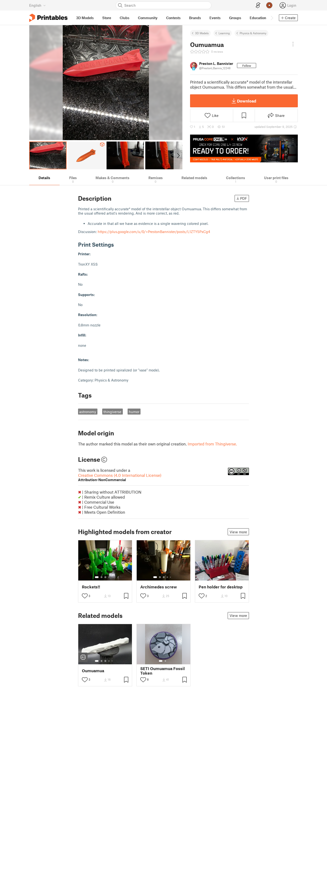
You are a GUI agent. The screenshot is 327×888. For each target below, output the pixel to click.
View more (238, 532)
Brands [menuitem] (195, 18)
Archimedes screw (158, 587)
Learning (224, 33)
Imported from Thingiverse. (212, 443)
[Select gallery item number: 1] (97, 577)
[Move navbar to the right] (272, 18)
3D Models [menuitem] (85, 18)
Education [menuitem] (258, 18)
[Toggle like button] (85, 596)
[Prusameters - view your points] (269, 5)
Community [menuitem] (148, 18)
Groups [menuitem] (235, 18)
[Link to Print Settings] (117, 244)
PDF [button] (243, 198)
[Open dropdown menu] (293, 44)
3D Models (202, 33)
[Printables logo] (48, 18)
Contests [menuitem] (173, 18)
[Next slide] (178, 155)
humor (134, 412)
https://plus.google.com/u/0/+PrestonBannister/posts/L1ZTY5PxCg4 (154, 231)
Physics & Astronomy (253, 33)
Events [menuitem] (214, 18)
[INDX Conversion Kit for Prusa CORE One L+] (244, 148)
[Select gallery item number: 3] (105, 577)
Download (246, 100)
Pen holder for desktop (220, 587)
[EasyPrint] (258, 5)
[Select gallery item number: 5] (112, 577)
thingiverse (112, 412)
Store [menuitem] (106, 18)
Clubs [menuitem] (124, 18)
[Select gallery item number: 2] (101, 577)
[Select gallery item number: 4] (109, 577)
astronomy (87, 412)
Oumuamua (93, 670)
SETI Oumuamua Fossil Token (162, 670)
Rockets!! (91, 587)
